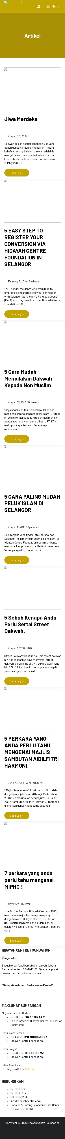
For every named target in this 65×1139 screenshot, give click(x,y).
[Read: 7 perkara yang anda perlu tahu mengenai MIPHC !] (32, 843)
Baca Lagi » (17, 171)
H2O (29, 648)
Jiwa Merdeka (20, 119)
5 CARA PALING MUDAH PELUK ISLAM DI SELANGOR (32, 503)
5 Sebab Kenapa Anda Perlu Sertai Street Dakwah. (30, 624)
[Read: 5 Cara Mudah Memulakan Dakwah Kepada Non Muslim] (32, 341)
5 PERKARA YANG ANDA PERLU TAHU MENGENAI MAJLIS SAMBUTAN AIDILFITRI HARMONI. (31, 752)
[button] (32, 1013)
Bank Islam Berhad (13, 1033)
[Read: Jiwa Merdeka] (32, 89)
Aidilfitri (31, 782)
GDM (40, 782)
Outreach (33, 402)
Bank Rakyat (9, 1049)
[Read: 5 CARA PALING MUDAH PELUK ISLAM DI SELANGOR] (32, 466)
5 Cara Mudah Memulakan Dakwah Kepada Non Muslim (28, 378)
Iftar (27, 903)
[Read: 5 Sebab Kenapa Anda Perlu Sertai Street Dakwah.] (32, 587)
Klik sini (29, 1069)
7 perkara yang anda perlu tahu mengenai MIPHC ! (29, 880)
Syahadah (34, 281)
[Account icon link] (38, 6)
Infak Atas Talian (12, 1065)
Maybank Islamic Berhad (16, 1013)
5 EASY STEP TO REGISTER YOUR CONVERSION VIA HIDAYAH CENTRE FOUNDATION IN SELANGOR (25, 247)
